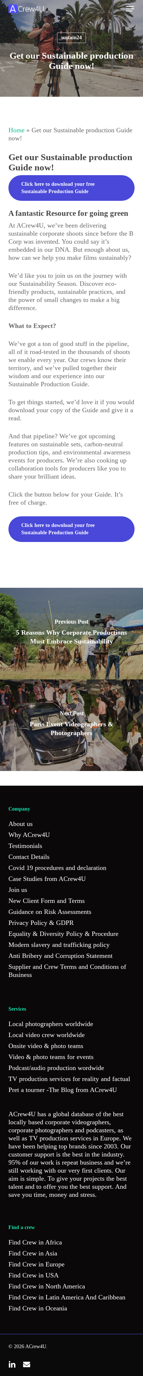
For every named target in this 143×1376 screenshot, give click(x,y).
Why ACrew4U (29, 834)
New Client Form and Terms (46, 900)
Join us (17, 889)
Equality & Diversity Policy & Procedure (63, 933)
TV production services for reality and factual (69, 1078)
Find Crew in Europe (36, 1264)
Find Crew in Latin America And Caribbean (66, 1297)
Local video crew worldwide (46, 1035)
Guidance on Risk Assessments (49, 911)
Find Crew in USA (33, 1275)
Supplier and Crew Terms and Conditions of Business (67, 970)
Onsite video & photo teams (45, 1045)
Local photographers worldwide (50, 1024)
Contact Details (29, 856)
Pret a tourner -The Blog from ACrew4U (62, 1089)
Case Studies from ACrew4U (47, 878)
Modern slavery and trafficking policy (59, 944)
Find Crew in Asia (32, 1253)
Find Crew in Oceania (37, 1308)
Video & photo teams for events (51, 1056)
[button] (130, 8)
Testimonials (25, 845)
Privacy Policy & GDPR (41, 922)
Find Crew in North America (46, 1286)
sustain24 (71, 37)
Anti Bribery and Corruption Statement (60, 955)
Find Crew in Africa (35, 1242)
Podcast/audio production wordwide (56, 1067)
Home (16, 130)
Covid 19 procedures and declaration (57, 867)
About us (20, 823)
